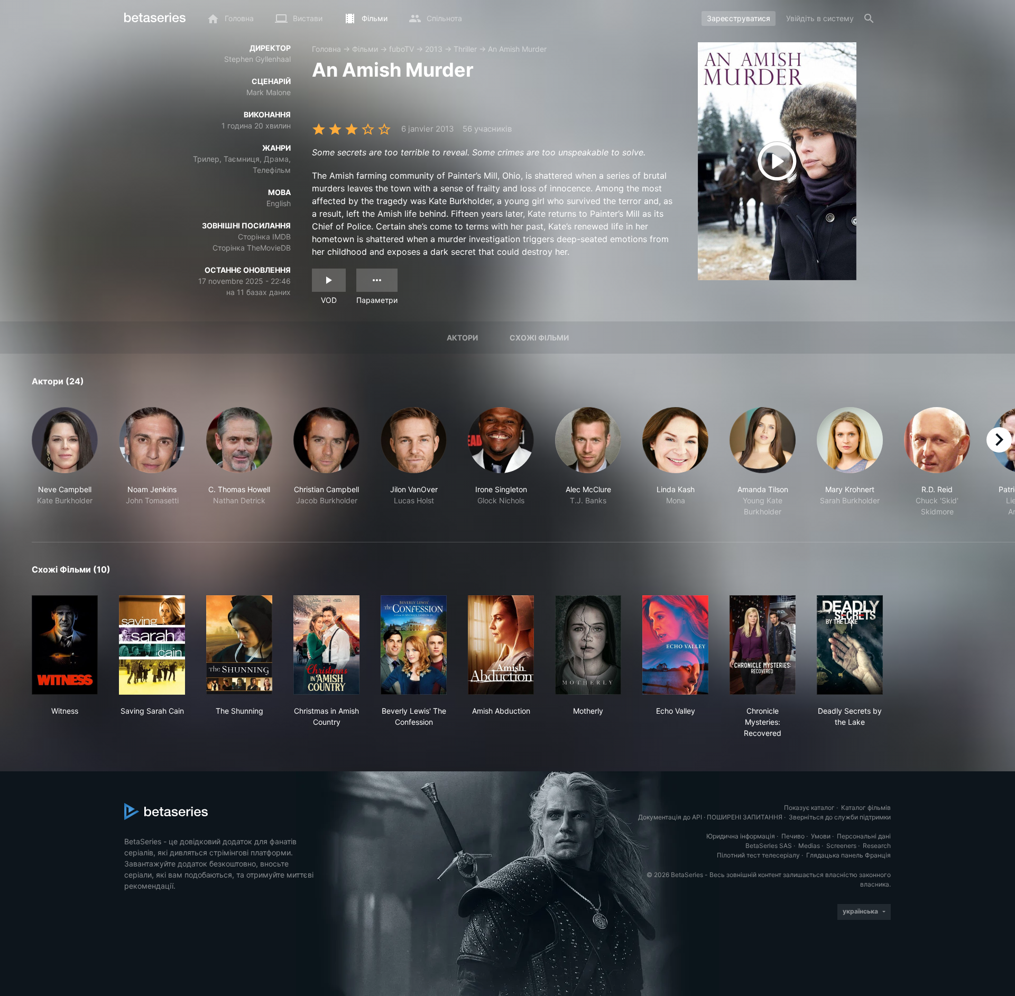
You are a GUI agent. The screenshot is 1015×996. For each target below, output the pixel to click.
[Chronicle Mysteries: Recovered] (763, 645)
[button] (65, 462)
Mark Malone (268, 92)
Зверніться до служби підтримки (840, 817)
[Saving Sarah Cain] (152, 645)
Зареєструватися (738, 18)
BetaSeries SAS (768, 846)
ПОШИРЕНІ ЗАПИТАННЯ (744, 817)
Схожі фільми (539, 337)
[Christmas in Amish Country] (326, 645)
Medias (809, 846)
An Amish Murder (517, 48)
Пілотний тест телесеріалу (758, 855)
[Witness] (65, 645)
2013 (433, 48)
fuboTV (401, 48)
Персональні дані (864, 836)
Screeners (841, 846)
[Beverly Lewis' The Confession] (414, 645)
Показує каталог (809, 807)
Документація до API (670, 817)
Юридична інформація (740, 836)
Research (877, 846)
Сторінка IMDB (264, 236)
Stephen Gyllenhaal (257, 58)
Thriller (465, 48)
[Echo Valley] (675, 645)
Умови (821, 836)
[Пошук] (869, 18)
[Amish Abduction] (501, 645)
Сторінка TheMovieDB (252, 247)
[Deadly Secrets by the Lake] (850, 645)
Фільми (365, 48)
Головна (326, 48)
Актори (462, 337)
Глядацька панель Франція (848, 855)
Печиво (793, 836)
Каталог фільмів (866, 807)
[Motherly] (588, 645)
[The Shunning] (239, 645)
